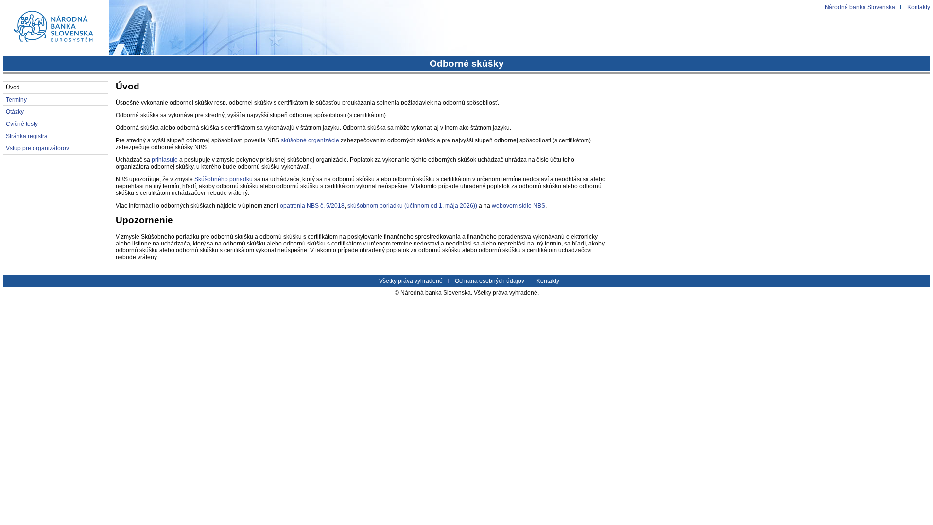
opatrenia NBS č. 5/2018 (312, 205)
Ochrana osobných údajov (489, 281)
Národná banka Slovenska (860, 7)
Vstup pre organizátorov (37, 148)
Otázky (15, 111)
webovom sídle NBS (518, 205)
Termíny (16, 99)
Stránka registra (27, 136)
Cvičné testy (22, 124)
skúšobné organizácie (310, 140)
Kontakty (918, 7)
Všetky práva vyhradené (411, 281)
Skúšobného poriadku (223, 179)
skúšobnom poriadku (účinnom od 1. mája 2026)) (412, 205)
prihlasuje (165, 160)
